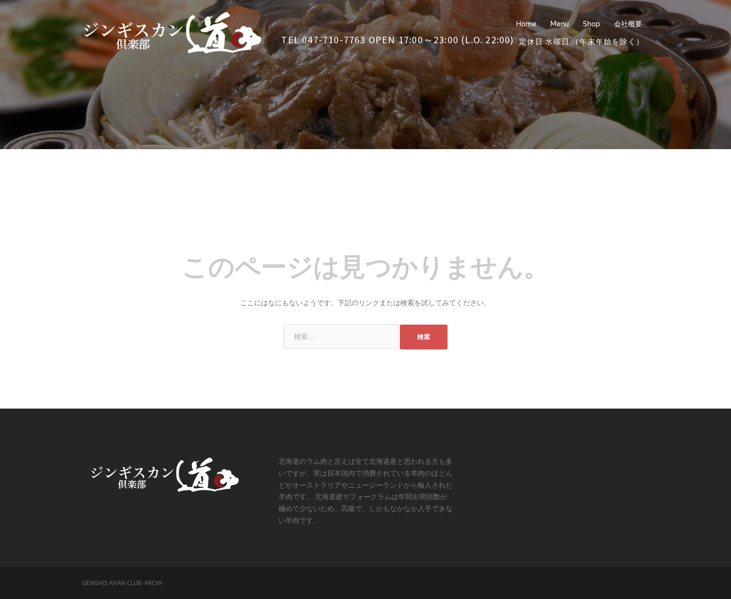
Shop (591, 24)
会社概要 (628, 24)
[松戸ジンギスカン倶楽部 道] (171, 30)
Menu (559, 24)
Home (526, 24)
